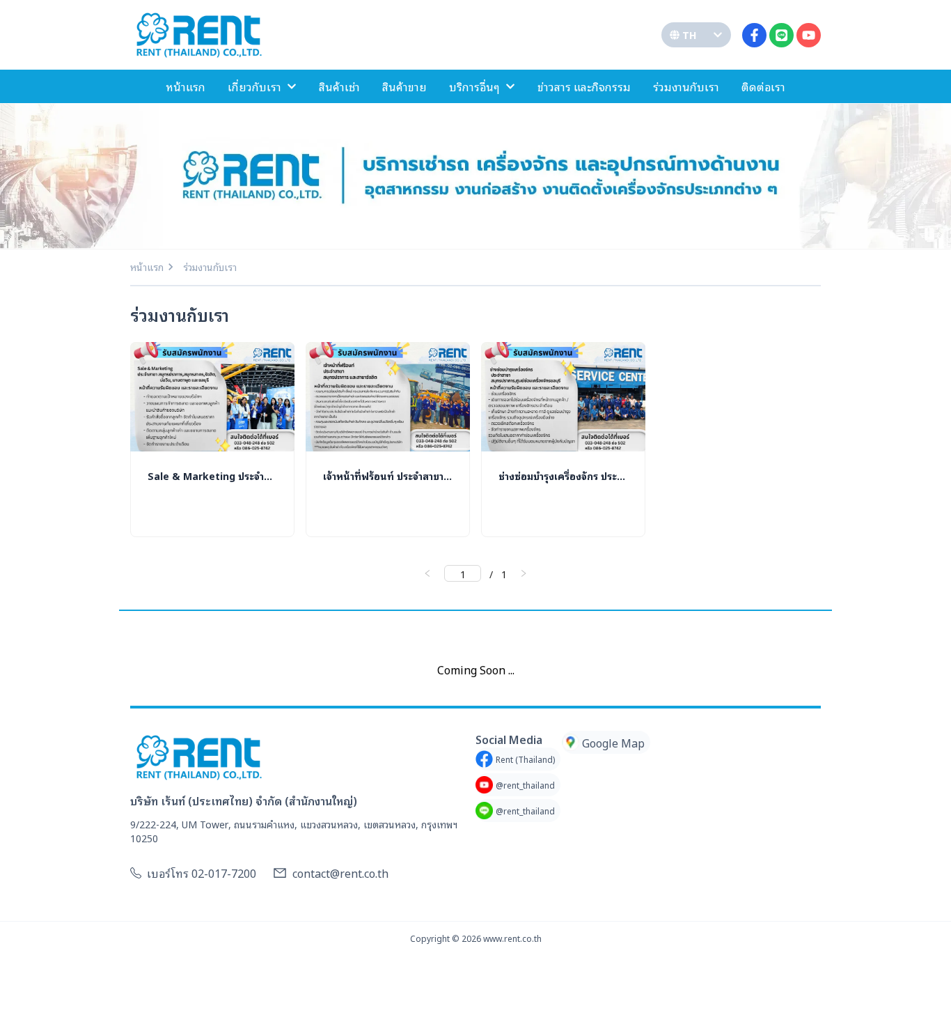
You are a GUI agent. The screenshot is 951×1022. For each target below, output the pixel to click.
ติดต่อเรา (763, 86)
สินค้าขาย (404, 86)
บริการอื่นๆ (474, 86)
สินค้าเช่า (339, 86)
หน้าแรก (185, 86)
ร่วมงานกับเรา (686, 86)
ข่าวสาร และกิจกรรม (584, 86)
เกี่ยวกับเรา (254, 86)
